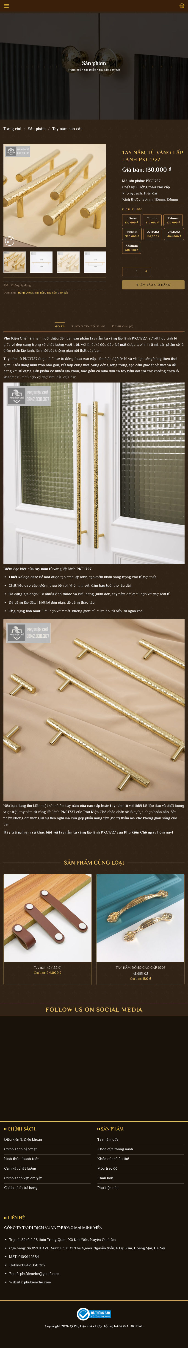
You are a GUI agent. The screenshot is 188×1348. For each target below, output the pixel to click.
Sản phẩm (90, 69)
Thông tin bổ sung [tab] (88, 326)
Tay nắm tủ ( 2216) (47, 967)
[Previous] (11, 195)
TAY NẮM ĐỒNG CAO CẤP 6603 (141, 967)
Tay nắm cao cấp (109, 69)
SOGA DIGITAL (131, 1326)
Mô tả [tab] (60, 326)
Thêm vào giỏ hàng (153, 284)
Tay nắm (40, 292)
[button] (6, 6)
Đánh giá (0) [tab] (122, 326)
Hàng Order (25, 292)
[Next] (98, 195)
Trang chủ (74, 69)
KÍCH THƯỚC (132, 209)
